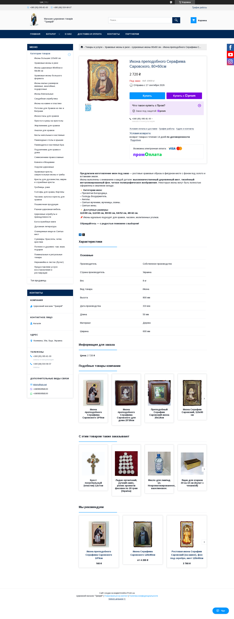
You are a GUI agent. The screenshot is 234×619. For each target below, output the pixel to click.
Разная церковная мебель (47, 209)
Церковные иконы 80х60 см (146, 47)
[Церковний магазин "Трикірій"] (33, 26)
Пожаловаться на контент (116, 596)
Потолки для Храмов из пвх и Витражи (49, 109)
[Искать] (176, 20)
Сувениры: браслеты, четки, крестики (48, 240)
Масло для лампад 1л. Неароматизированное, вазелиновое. (162, 484)
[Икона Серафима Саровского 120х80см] (143, 531)
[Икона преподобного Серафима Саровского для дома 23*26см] (126, 390)
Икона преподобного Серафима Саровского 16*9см (93, 413)
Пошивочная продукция (46, 204)
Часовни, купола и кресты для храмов (49, 198)
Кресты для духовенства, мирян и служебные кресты (50, 180)
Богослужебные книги (45, 222)
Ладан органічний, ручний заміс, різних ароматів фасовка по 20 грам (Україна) (126, 485)
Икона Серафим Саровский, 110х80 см (193, 412)
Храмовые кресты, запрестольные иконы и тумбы (49, 173)
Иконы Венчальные (43, 94)
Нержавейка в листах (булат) (49, 262)
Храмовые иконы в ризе (117, 47)
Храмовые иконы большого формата (48, 77)
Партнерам (132, 34)
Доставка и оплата (90, 34)
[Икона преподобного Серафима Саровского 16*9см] (93, 390)
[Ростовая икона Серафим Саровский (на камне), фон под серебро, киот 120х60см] (187, 531)
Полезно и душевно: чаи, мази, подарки (49, 248)
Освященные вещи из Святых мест (49, 232)
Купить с (178, 95)
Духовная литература (45, 226)
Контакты (113, 34)
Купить (147, 95)
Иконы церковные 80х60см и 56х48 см (48, 69)
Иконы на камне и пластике (47, 103)
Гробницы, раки (42, 187)
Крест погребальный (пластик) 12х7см (93, 483)
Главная (35, 34)
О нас (68, 34)
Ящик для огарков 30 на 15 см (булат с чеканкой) (192, 483)
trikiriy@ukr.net (40, 384)
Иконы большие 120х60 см (47, 58)
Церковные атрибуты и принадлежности (45, 215)
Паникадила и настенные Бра (49, 145)
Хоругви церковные (44, 167)
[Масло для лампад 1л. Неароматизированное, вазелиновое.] (159, 461)
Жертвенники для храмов (47, 125)
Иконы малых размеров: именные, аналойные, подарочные (46, 86)
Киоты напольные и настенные (49, 135)
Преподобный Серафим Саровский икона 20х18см (159, 413)
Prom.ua (131, 593)
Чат (223, 610)
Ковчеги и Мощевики (44, 162)
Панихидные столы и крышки (48, 140)
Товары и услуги (93, 47)
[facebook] (80, 235)
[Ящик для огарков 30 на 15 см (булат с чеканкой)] (192, 461)
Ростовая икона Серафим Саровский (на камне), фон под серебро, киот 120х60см (186, 554)
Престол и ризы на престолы (48, 121)
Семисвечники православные (49, 157)
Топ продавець (38, 280)
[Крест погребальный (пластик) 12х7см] (93, 461)
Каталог (51, 34)
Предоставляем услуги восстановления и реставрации (45, 270)
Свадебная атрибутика (46, 98)
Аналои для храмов (44, 130)
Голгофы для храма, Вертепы (49, 192)
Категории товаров (40, 53)
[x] (83, 235)
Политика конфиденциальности (143, 596)
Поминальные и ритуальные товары (48, 256)
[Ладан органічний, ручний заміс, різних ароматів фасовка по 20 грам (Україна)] (126, 461)
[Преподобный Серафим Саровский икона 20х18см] (159, 390)
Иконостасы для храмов (46, 116)
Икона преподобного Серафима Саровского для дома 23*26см (126, 415)
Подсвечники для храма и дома (47, 151)
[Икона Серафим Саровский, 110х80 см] (192, 390)
